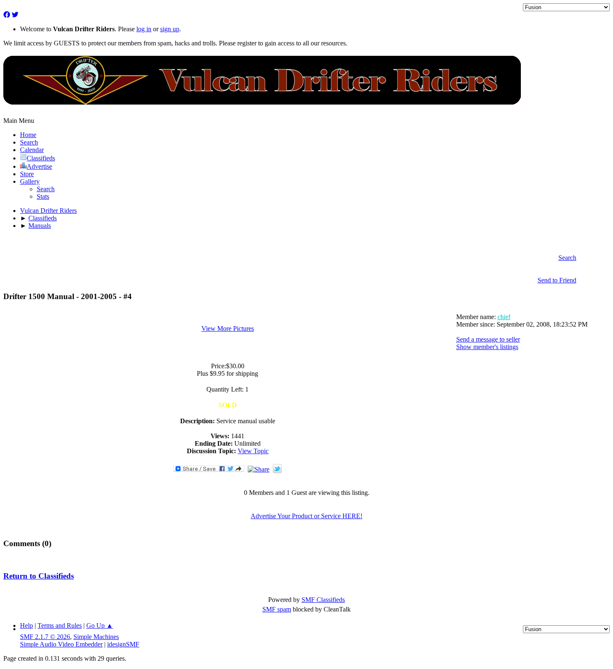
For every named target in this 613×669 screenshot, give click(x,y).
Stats (43, 196)
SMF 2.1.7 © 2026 (45, 636)
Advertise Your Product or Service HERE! (306, 515)
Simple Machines (96, 636)
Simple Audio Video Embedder (61, 644)
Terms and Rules (60, 625)
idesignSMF (123, 644)
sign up (169, 28)
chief (503, 316)
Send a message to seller (488, 339)
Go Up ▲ (99, 625)
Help (26, 625)
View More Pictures (227, 328)
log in (143, 28)
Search (46, 188)
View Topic (253, 450)
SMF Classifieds (323, 599)
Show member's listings (487, 346)
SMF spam (276, 609)
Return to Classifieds (38, 576)
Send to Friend (557, 280)
